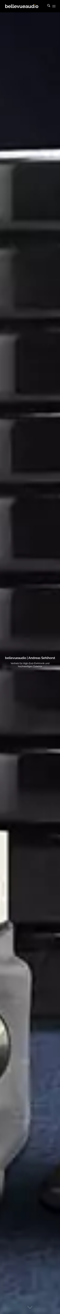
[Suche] (47, 6)
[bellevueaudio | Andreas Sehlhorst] (24, 6)
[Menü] (54, 6)
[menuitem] (47, 6)
